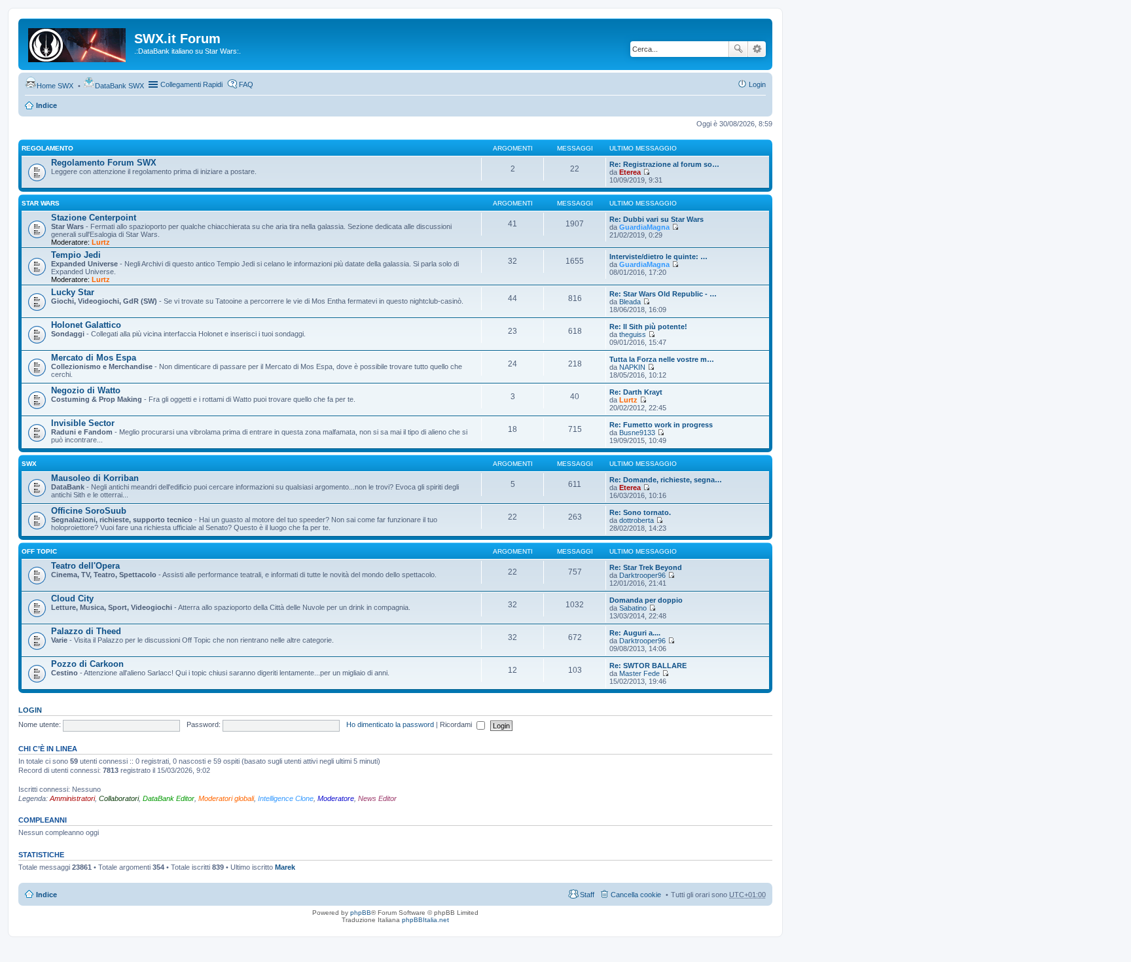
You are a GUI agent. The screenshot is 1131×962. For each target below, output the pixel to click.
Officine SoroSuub (88, 511)
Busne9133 (637, 432)
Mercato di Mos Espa (93, 358)
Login (30, 710)
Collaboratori (119, 798)
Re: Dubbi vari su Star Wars (656, 219)
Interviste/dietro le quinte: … (658, 256)
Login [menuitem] (757, 84)
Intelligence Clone (286, 798)
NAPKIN (632, 367)
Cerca (738, 49)
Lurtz (101, 242)
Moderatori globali (226, 798)
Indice (46, 105)
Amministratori (72, 798)
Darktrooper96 (642, 575)
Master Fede (639, 673)
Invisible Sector (83, 423)
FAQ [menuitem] (246, 84)
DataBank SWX (119, 86)
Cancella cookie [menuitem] (636, 895)
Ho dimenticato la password (390, 724)
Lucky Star (72, 292)
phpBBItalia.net (425, 919)
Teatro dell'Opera (85, 566)
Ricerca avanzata (757, 49)
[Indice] (78, 42)
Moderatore (335, 798)
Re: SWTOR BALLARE (648, 665)
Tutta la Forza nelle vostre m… (661, 359)
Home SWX (55, 86)
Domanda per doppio (646, 600)
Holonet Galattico (86, 325)
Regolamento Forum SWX (103, 163)
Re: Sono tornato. (640, 512)
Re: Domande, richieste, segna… (665, 480)
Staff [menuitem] (587, 895)
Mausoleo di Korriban (95, 478)
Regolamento (47, 148)
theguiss (632, 334)
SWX (29, 463)
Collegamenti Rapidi (191, 84)
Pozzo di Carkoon (87, 664)
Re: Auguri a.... (634, 633)
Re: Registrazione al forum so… (664, 164)
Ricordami (457, 724)
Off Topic (39, 551)
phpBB (360, 912)
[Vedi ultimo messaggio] (646, 172)
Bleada (630, 302)
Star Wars (41, 203)
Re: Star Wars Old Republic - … (663, 294)
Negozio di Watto (85, 390)
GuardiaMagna (644, 227)
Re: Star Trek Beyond (645, 567)
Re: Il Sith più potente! (648, 326)
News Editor (377, 798)
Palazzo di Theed (86, 631)
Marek (285, 867)
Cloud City (72, 598)
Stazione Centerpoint (93, 218)
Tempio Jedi (76, 255)
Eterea (630, 172)
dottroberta (636, 520)
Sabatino (633, 608)
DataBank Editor (168, 798)
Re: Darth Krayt (635, 392)
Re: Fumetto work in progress (661, 425)
